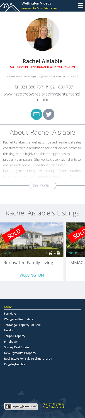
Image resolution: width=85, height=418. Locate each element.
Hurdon (9, 330)
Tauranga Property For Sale (22, 325)
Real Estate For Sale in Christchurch (28, 358)
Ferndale (10, 313)
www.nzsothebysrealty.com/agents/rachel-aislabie (43, 97)
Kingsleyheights (14, 364)
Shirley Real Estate (16, 347)
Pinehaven (11, 341)
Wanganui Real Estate (18, 319)
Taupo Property (14, 336)
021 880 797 (32, 87)
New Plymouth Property (20, 353)
